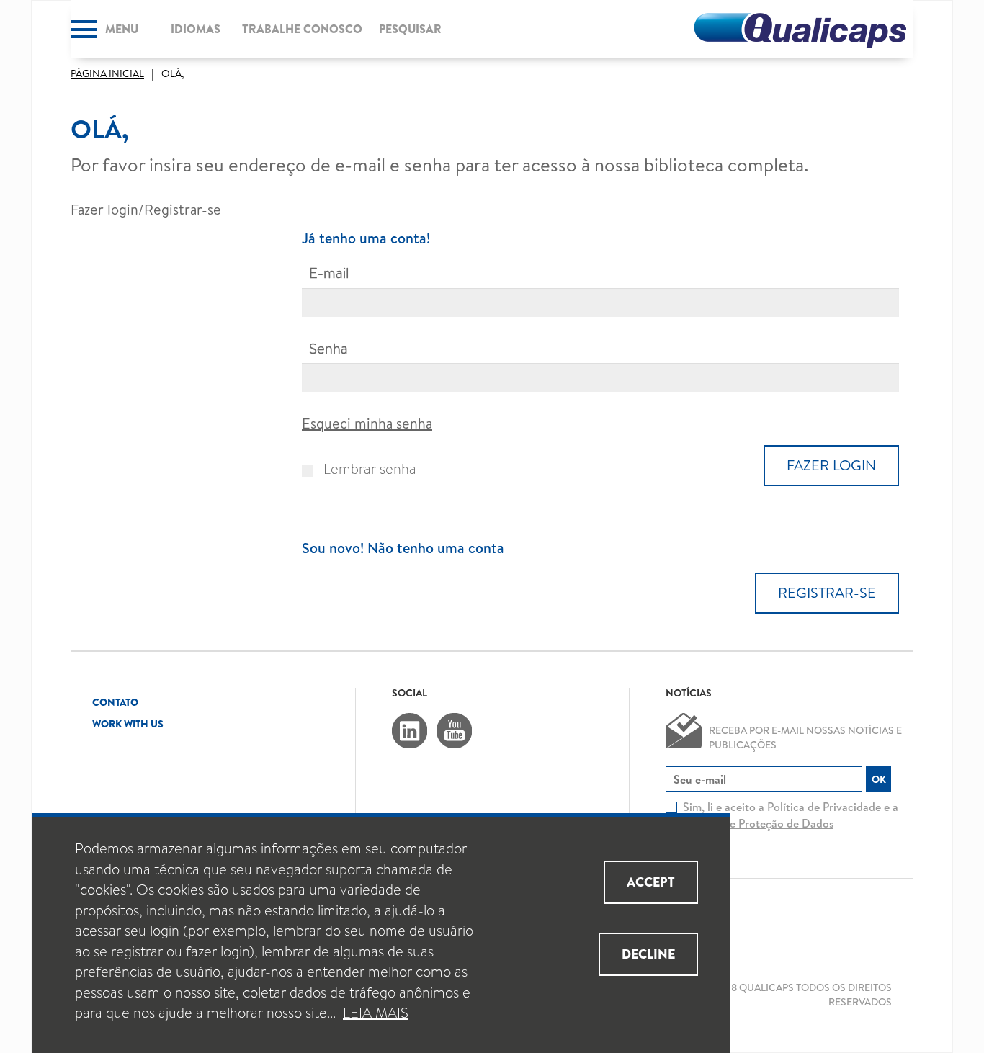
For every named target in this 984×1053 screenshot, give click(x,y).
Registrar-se (827, 592)
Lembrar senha (369, 470)
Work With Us (128, 724)
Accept (651, 882)
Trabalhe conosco (302, 29)
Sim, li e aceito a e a (790, 815)
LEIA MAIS (375, 1013)
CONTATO (115, 702)
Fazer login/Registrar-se (146, 209)
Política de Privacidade (824, 807)
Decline (648, 954)
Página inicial (107, 73)
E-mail (329, 274)
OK (879, 779)
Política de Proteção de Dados (758, 823)
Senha (328, 349)
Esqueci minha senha (367, 423)
